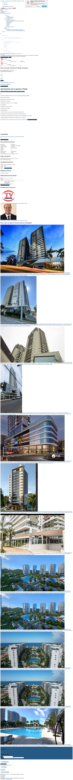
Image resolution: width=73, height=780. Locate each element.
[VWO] (30, 6)
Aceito (10, 57)
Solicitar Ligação (3, 758)
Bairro (1, 78)
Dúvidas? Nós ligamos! (4, 139)
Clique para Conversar (4, 86)
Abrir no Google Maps (8, 168)
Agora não (38, 6)
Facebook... (2, 752)
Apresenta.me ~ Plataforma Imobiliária (6, 778)
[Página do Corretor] (8, 202)
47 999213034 (5, 4)
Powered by (27, 6)
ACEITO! (44, 6)
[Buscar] (0, 9)
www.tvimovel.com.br (8, 779)
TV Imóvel (2, 203)
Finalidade (2, 71)
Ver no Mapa (2, 776)
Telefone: (2, 180)
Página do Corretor (24, 203)
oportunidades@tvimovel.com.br (8, 6)
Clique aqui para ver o (32, 119)
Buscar (2, 80)
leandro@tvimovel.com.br (16, 220)
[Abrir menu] (0, 33)
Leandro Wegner (3, 220)
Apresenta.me (2, 777)
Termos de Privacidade (4, 57)
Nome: (1, 177)
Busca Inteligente (3, 70)
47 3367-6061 (5, 2)
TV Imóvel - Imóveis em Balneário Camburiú (8, 8)
